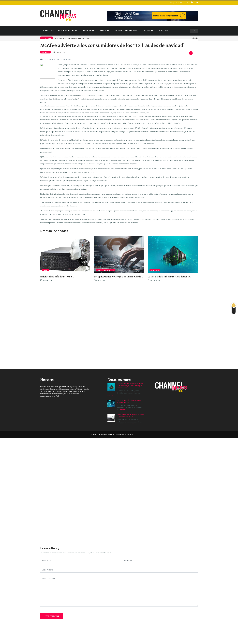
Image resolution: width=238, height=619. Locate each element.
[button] (193, 38)
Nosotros (164, 31)
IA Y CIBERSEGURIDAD (55, 270)
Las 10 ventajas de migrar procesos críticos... (175, 276)
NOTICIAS (47, 31)
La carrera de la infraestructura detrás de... (120, 276)
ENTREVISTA (88, 31)
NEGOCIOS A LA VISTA (67, 31)
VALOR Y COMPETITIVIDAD (126, 31)
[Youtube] (197, 2)
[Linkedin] (192, 2)
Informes (148, 31)
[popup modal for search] (194, 31)
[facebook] (187, 2)
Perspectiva (160, 270)
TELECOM (104, 31)
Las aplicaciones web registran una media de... (68, 276)
